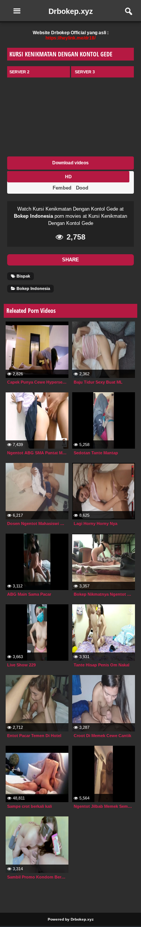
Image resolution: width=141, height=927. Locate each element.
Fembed (62, 188)
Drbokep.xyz (71, 11)
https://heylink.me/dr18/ (70, 38)
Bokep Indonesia (33, 216)
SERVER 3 (85, 72)
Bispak (22, 276)
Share (70, 259)
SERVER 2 (19, 72)
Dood (82, 188)
